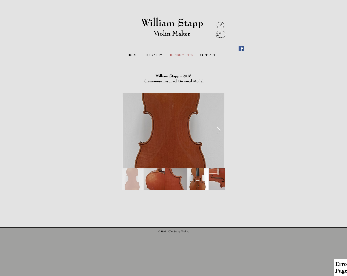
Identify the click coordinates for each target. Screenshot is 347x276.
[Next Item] (219, 130)
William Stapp (172, 22)
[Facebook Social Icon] (241, 48)
